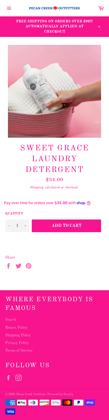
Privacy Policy (17, 343)
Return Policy (16, 328)
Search (10, 320)
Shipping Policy (18, 335)
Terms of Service (18, 350)
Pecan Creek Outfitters (31, 394)
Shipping (37, 187)
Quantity (14, 213)
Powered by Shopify (60, 394)
